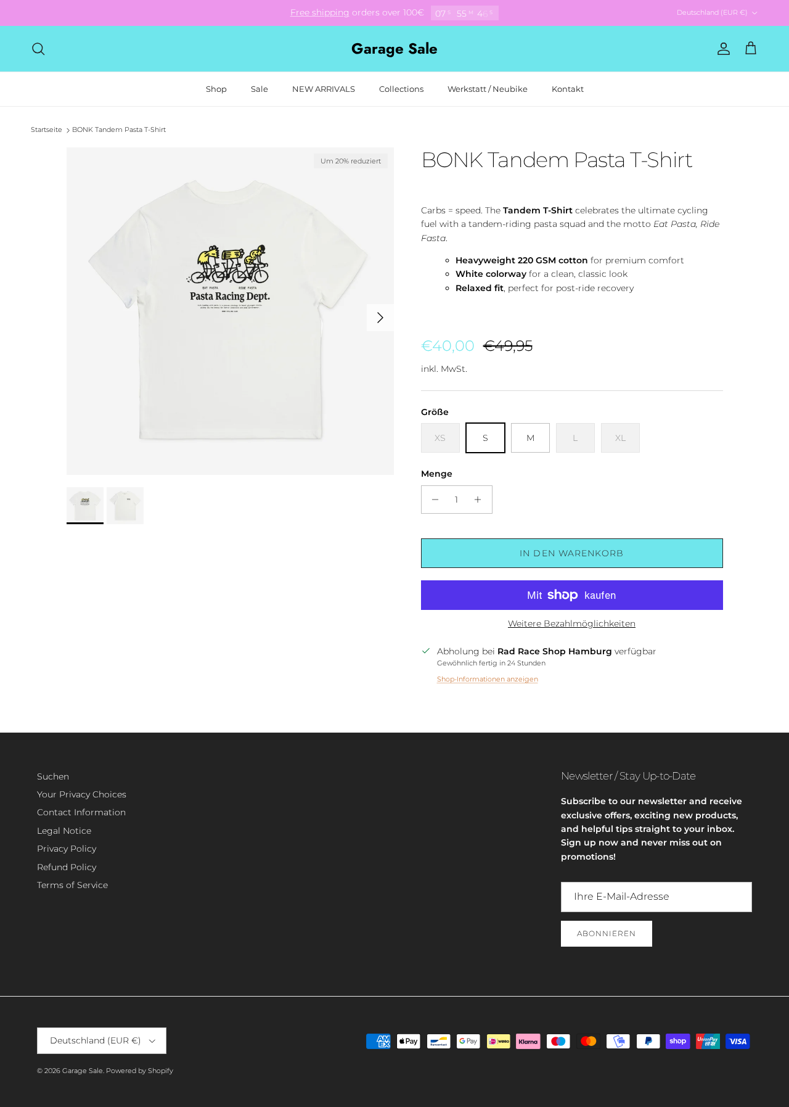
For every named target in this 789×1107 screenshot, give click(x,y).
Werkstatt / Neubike (488, 89)
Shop (216, 89)
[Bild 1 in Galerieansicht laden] (230, 311)
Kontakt (568, 89)
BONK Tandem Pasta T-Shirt (119, 130)
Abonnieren (606, 933)
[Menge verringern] (432, 499)
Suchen (53, 776)
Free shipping (320, 12)
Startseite (46, 130)
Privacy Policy (66, 848)
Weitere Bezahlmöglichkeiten (572, 624)
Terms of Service (72, 885)
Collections (401, 89)
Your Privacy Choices (81, 794)
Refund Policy (66, 867)
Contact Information (81, 812)
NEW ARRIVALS (323, 89)
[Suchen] (38, 48)
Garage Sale (82, 1070)
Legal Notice (64, 830)
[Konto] (721, 48)
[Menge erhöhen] (481, 499)
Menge (436, 473)
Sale (259, 89)
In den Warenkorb (572, 553)
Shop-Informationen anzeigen (487, 679)
